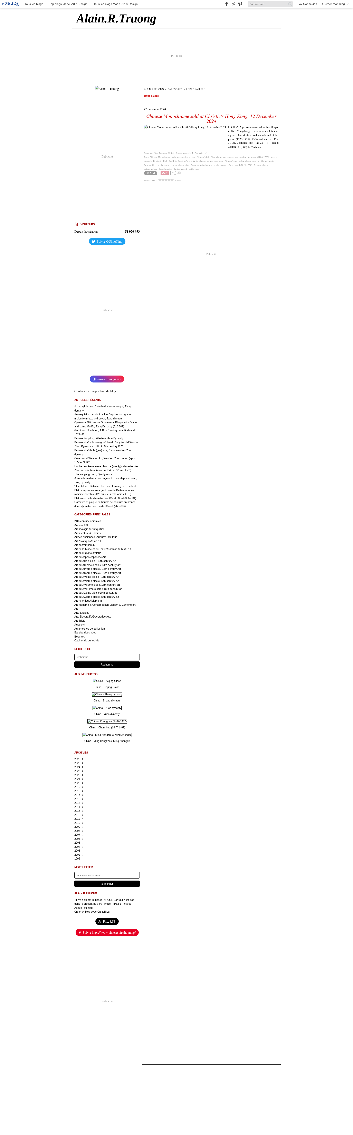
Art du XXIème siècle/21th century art (96, 596)
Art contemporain (84, 544)
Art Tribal (79, 620)
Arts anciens (81, 612)
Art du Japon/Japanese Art (90, 557)
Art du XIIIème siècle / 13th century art (97, 564)
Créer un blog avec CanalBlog (91, 911)
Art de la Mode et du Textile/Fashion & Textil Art (102, 549)
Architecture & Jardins (87, 533)
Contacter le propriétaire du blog (95, 391)
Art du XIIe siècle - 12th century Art (95, 560)
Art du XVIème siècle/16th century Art (96, 580)
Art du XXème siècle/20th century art (96, 592)
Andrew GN (81, 525)
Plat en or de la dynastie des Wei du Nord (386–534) (105, 498)
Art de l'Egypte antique (87, 552)
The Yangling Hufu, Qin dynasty (93, 474)
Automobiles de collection (89, 628)
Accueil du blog (83, 907)
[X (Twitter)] (233, 4)
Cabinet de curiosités (86, 640)
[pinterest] (240, 4)
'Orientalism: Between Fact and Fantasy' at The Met (105, 486)
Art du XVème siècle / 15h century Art (96, 576)
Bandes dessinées (85, 632)
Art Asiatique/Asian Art (87, 541)
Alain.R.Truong (154, 89)
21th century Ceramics (87, 521)
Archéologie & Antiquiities (89, 529)
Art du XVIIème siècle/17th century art (97, 584)
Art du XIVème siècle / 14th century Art (97, 568)
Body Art (79, 636)
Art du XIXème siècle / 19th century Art (97, 572)
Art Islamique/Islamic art (88, 600)
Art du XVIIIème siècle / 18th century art (98, 588)
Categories (175, 89)
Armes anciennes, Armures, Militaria (95, 537)
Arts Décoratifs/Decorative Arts (92, 616)
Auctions (79, 624)
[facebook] (226, 4)
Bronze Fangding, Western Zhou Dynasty (98, 438)
